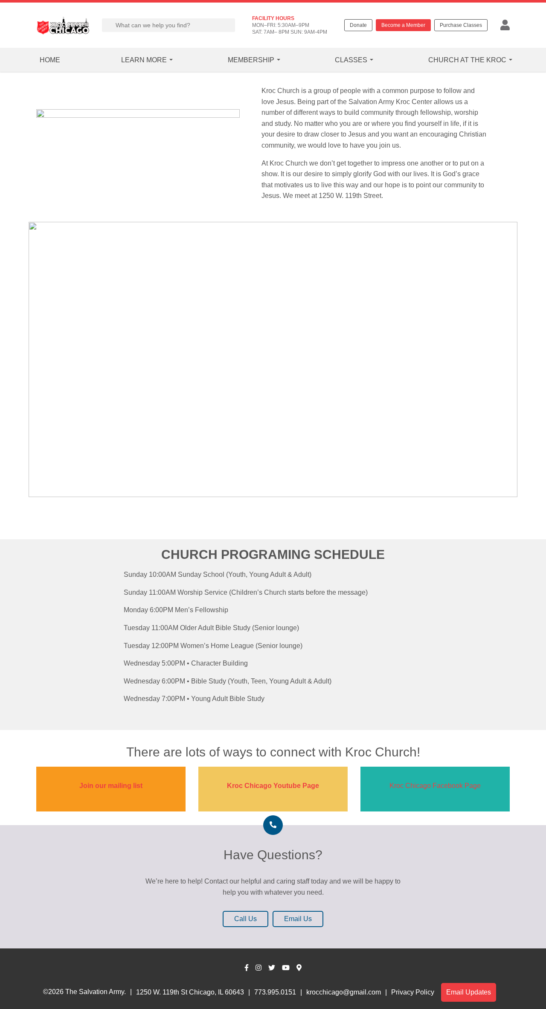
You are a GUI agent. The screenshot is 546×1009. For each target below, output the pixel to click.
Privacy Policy (412, 992)
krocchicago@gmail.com (343, 992)
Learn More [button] (144, 60)
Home (50, 60)
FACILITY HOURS (273, 18)
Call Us (245, 918)
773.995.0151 (275, 992)
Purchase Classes (461, 25)
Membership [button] (251, 60)
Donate (358, 25)
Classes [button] (351, 60)
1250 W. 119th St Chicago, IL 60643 (190, 992)
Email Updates (468, 992)
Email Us (298, 918)
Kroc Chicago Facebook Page (435, 785)
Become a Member (403, 25)
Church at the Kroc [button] (467, 60)
